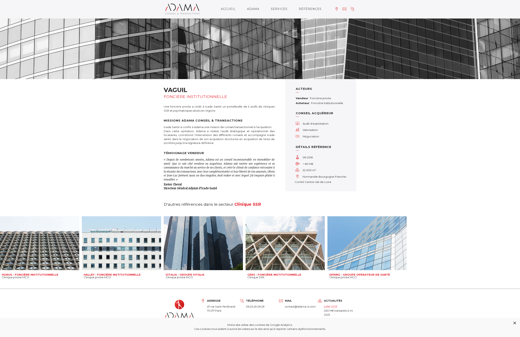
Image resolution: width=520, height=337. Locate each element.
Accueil (228, 9)
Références (310, 9)
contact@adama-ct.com (300, 306)
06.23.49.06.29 (255, 306)
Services (279, 9)
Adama (253, 9)
